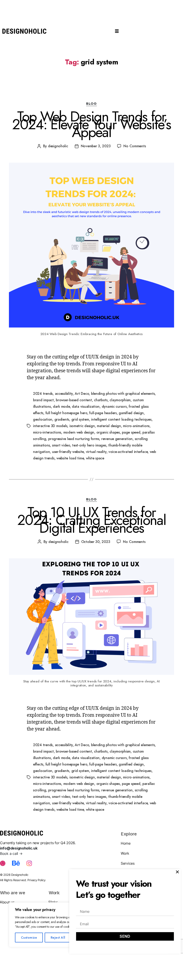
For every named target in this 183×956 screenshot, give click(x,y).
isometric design (82, 425)
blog (91, 104)
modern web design (78, 432)
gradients (61, 419)
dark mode (61, 406)
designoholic (58, 146)
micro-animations (136, 425)
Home (126, 843)
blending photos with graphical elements (123, 393)
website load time (70, 458)
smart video (61, 445)
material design (109, 425)
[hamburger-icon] (117, 31)
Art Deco (82, 393)
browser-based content (74, 400)
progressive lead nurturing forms (73, 438)
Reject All (58, 937)
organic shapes (108, 432)
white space (95, 458)
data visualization (86, 406)
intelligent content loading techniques (121, 419)
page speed (131, 432)
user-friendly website (68, 451)
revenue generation (117, 438)
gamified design (131, 413)
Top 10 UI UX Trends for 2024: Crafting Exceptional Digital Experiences (91, 520)
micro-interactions (47, 432)
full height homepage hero (66, 413)
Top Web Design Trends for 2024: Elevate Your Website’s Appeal (91, 124)
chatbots (101, 400)
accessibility (64, 393)
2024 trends (43, 393)
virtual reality (96, 451)
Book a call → (11, 853)
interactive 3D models (50, 425)
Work (125, 853)
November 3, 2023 (96, 146)
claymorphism (120, 400)
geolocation (42, 419)
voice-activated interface (128, 451)
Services (128, 863)
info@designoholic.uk (18, 848)
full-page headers (102, 413)
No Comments (134, 146)
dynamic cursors (114, 406)
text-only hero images (89, 445)
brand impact (43, 400)
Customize (29, 937)
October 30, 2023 (95, 541)
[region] (58, 924)
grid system (80, 419)
